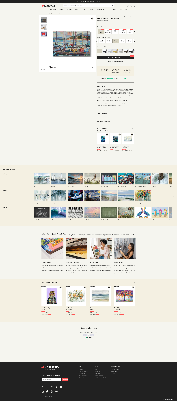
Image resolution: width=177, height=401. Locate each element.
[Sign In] (131, 5)
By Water (52, 13)
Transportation (46, 13)
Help (96, 369)
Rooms (91, 9)
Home (40, 13)
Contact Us (97, 380)
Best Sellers (53, 9)
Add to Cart (121, 57)
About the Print (102, 113)
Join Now (65, 379)
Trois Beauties (69, 308)
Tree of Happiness (118, 308)
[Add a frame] (53, 67)
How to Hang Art (98, 371)
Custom (115, 9)
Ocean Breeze (93, 308)
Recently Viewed (169, 399)
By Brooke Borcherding (102, 20)
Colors (108, 9)
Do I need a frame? (129, 47)
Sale (126, 9)
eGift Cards (113, 373)
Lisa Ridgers (124, 147)
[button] (101, 31)
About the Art (101, 86)
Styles (69, 9)
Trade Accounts (114, 371)
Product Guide (131, 27)
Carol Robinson (69, 309)
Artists (83, 9)
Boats (57, 13)
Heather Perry (44, 309)
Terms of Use (82, 377)
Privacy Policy (82, 373)
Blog (80, 380)
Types (76, 9)
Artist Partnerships (83, 375)
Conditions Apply (127, 72)
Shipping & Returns (103, 121)
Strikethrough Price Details (100, 377)
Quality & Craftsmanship (84, 371)
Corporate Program (115, 369)
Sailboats (62, 13)
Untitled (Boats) (101, 146)
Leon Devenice (117, 309)
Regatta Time (125, 146)
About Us (81, 369)
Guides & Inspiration (99, 375)
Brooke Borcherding (101, 147)
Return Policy (97, 373)
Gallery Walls (100, 9)
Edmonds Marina (114, 146)
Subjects (61, 9)
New (121, 9)
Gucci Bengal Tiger (46, 308)
